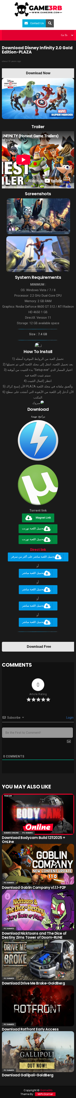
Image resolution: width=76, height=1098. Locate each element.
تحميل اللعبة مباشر (33, 573)
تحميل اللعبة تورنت (33, 528)
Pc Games (27, 833)
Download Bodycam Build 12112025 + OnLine (33, 839)
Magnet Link (43, 517)
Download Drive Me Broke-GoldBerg (33, 983)
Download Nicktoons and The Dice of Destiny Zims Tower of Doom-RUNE (34, 935)
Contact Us (37, 23)
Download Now (38, 73)
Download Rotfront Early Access (30, 1029)
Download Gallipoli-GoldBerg (27, 1075)
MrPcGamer (45, 1094)
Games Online (11, 833)
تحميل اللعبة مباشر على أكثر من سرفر (33, 556)
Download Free (39, 646)
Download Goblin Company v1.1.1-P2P (34, 887)
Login (69, 717)
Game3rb (46, 1090)
